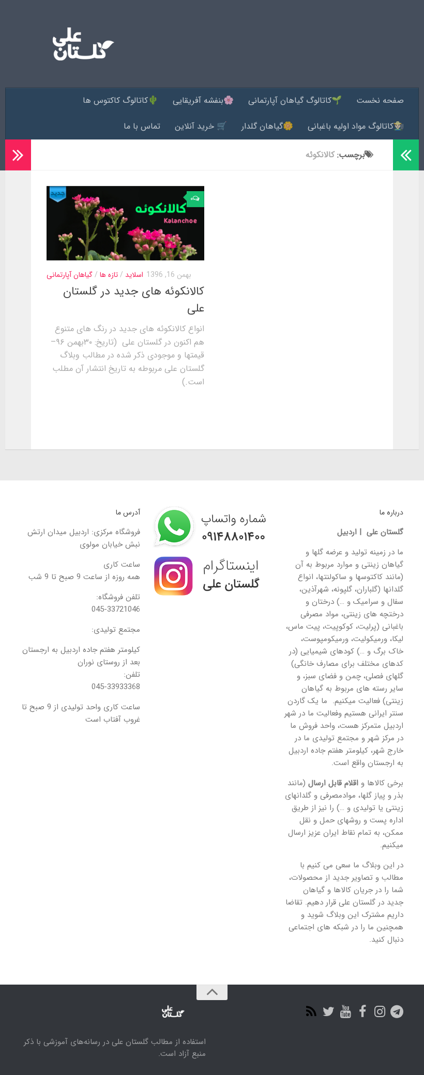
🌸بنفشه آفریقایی (203, 100)
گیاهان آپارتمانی (70, 275)
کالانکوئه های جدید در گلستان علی (133, 300)
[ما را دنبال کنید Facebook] (362, 1011)
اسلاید (134, 275)
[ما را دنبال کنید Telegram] (396, 1011)
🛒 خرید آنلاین (201, 126)
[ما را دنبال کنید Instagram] (379, 1011)
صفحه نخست (380, 100)
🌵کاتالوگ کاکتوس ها (120, 100)
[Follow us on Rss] (311, 1011)
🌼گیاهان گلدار (267, 126)
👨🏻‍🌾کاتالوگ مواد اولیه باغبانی (356, 126)
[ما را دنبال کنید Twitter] (328, 1011)
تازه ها (109, 275)
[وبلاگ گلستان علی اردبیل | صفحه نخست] (79, 44)
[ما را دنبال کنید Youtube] (345, 1011)
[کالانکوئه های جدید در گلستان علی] (125, 223)
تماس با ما (142, 126)
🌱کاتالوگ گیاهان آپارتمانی (295, 100)
